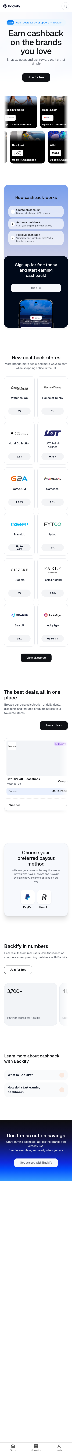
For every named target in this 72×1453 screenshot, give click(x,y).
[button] (36, 77)
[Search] (65, 6)
